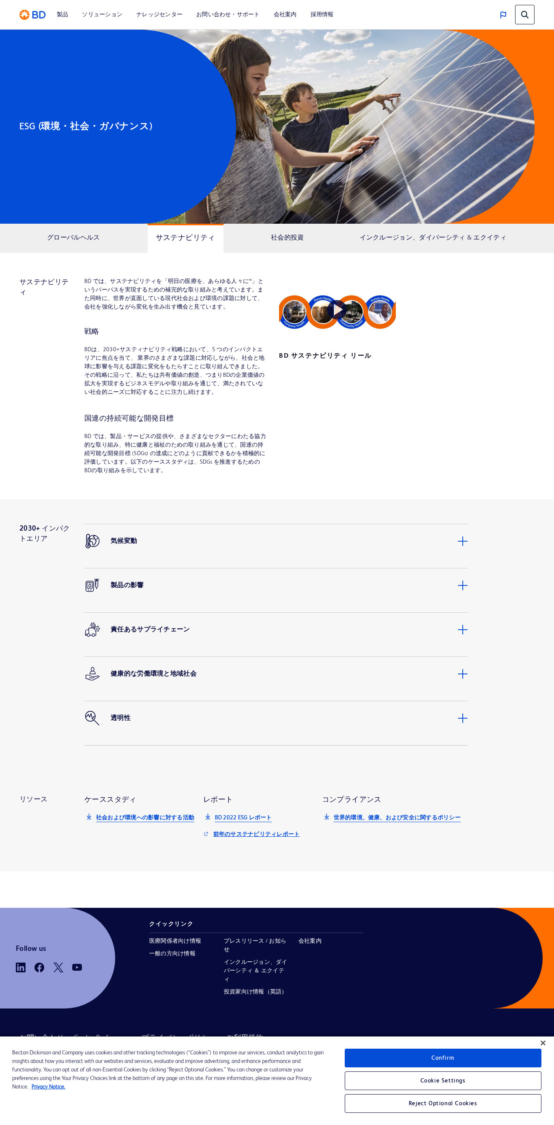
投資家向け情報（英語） (256, 992)
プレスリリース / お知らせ (255, 945)
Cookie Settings (443, 1081)
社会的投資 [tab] (287, 238)
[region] (277, 1080)
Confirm (443, 1058)
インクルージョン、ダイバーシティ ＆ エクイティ (256, 970)
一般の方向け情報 (172, 954)
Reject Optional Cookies (443, 1103)
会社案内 (310, 941)
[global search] (525, 14)
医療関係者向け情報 (175, 941)
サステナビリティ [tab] (185, 238)
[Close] (543, 1043)
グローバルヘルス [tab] (73, 238)
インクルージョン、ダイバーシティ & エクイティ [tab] (433, 238)
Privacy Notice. (48, 1087)
